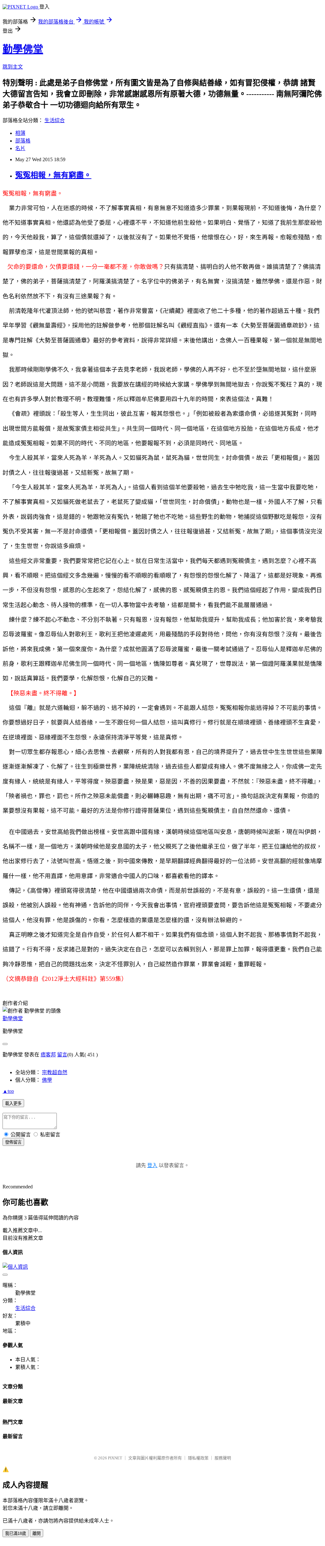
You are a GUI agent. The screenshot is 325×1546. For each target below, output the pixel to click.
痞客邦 (48, 1054)
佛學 (47, 1080)
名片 (20, 148)
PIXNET (115, 1458)
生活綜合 (54, 120)
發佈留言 (13, 1142)
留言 (62, 1054)
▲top (8, 1091)
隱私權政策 (198, 1458)
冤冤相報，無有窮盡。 (53, 175)
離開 (36, 1533)
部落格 (22, 140)
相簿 (20, 133)
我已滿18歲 (15, 1533)
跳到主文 (13, 66)
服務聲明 (223, 1458)
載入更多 (13, 1103)
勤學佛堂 (23, 49)
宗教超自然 (54, 1072)
